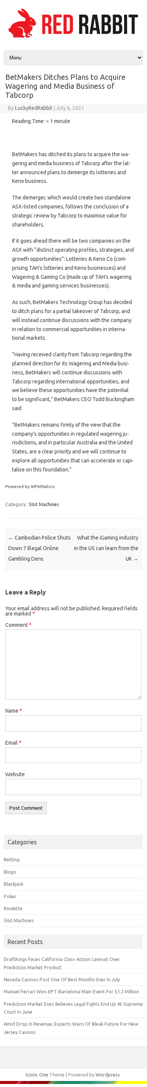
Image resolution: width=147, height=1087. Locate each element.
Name (13, 711)
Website (15, 774)
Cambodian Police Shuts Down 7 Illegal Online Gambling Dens (39, 548)
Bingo (10, 871)
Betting (12, 859)
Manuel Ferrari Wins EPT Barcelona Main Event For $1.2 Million (71, 991)
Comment (18, 625)
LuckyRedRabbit (33, 108)
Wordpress (107, 1074)
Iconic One (37, 1074)
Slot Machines (44, 504)
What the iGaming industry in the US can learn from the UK (106, 548)
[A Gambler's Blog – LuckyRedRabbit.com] (73, 38)
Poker (10, 896)
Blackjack (13, 883)
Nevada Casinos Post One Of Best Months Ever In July (62, 979)
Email (13, 743)
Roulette (13, 908)
